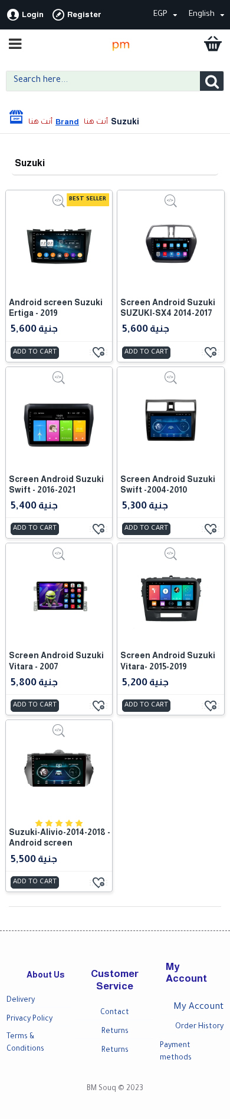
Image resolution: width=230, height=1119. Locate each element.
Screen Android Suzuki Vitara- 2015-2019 (167, 661)
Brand (67, 121)
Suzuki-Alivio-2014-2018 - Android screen (59, 837)
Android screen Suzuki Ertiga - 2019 (56, 308)
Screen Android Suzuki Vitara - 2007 (56, 661)
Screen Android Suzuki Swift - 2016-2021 (56, 484)
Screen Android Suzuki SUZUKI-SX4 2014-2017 (167, 308)
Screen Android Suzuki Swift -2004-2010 (167, 484)
